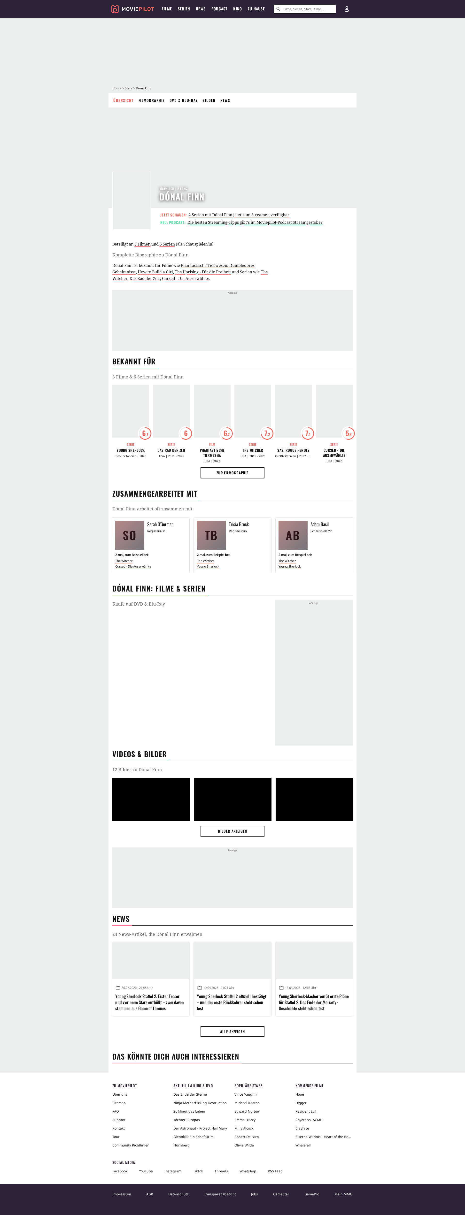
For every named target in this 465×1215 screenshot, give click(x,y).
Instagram (172, 1171)
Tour (116, 1136)
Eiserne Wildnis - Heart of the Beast (324, 1136)
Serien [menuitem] (184, 9)
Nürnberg (181, 1145)
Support (118, 1119)
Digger (301, 1102)
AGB (149, 1194)
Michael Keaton (247, 1102)
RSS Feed (275, 1171)
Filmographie (152, 100)
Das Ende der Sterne (190, 1094)
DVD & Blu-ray (184, 100)
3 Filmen (142, 244)
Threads (221, 1171)
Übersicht (123, 100)
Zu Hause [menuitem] (256, 9)
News (225, 100)
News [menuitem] (201, 9)
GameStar (281, 1194)
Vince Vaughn (245, 1094)
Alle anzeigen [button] (232, 1031)
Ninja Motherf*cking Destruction (200, 1102)
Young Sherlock (131, 450)
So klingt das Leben (189, 1111)
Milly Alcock (243, 1128)
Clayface (302, 1128)
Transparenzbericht (220, 1194)
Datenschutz (178, 1194)
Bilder (209, 100)
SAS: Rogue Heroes (293, 450)
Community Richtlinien (130, 1145)
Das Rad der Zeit (145, 278)
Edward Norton (246, 1111)
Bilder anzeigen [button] (232, 831)
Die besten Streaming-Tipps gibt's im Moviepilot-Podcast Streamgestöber (255, 222)
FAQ (115, 1111)
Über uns (119, 1094)
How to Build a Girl (155, 272)
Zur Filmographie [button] (232, 472)
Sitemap (119, 1102)
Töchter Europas (186, 1119)
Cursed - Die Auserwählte (185, 278)
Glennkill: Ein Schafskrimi (194, 1136)
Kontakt (118, 1128)
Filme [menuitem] (167, 9)
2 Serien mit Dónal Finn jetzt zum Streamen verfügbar (239, 214)
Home (116, 88)
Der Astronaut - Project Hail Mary (200, 1128)
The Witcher (252, 450)
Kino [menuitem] (237, 9)
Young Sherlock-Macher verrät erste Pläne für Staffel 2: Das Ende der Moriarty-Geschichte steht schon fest (314, 1002)
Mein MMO (343, 1194)
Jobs (254, 1194)
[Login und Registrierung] (347, 9)
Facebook (119, 1171)
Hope (299, 1094)
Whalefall (303, 1145)
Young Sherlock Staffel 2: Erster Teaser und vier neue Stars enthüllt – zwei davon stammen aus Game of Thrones (149, 1002)
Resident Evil (305, 1111)
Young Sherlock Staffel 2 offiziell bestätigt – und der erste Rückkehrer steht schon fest (231, 1002)
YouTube (146, 1171)
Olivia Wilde (244, 1145)
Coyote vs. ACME (308, 1119)
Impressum (121, 1194)
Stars (128, 88)
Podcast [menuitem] (219, 9)
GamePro (311, 1194)
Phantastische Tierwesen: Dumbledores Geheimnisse (212, 453)
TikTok (198, 1171)
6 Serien (167, 244)
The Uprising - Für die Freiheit (203, 272)
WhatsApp (248, 1171)
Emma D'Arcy (245, 1119)
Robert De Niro (246, 1136)
